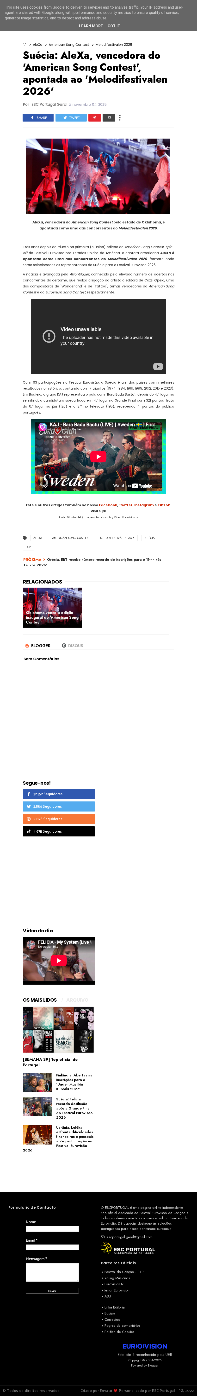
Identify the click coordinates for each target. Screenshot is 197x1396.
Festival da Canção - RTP (124, 1271)
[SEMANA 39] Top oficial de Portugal (50, 1062)
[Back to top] (185, 1384)
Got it (114, 26)
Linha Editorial (115, 1307)
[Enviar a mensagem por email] (109, 118)
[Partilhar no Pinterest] (94, 118)
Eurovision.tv (114, 1284)
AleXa (37, 44)
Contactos (112, 1319)
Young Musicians (117, 1278)
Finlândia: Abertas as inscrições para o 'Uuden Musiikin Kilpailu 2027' (74, 1082)
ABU (108, 1296)
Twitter (126, 505)
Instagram (144, 505)
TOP (28, 547)
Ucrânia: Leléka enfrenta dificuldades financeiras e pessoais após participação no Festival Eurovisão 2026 (58, 1139)
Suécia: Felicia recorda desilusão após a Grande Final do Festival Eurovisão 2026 (74, 1108)
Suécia (150, 538)
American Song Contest (69, 44)
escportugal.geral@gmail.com (129, 1237)
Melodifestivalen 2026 (114, 44)
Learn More (91, 26)
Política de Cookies (120, 1331)
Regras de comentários (123, 1325)
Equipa (110, 1313)
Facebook (108, 505)
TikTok (164, 505)
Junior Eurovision (117, 1290)
